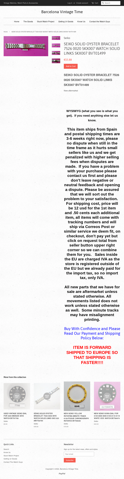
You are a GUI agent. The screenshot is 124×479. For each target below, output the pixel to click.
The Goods (28, 21)
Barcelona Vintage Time (62, 12)
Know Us (81, 21)
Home (16, 21)
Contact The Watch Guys (13, 462)
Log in (70, 3)
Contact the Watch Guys (99, 21)
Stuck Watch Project (45, 21)
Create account (82, 3)
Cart (96, 3)
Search (6, 449)
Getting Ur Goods (65, 21)
